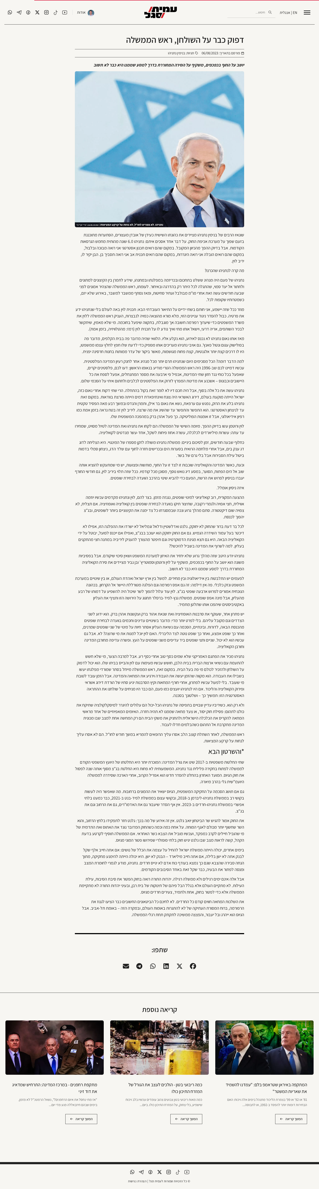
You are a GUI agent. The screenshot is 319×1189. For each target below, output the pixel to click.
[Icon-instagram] (46, 12)
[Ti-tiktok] (55, 12)
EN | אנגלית (288, 12)
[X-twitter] (37, 12)
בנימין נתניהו (176, 53)
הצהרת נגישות (137, 1181)
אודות (81, 12)
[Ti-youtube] (64, 12)
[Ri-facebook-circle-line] (28, 12)
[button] (193, 966)
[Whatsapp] (10, 12)
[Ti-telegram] (19, 12)
